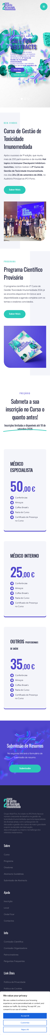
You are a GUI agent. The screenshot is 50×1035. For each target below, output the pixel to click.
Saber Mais (17, 70)
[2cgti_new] (9, 3)
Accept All (25, 1016)
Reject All (25, 1029)
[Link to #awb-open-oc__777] (43, 6)
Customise (25, 1023)
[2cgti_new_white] (12, 799)
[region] (25, 1013)
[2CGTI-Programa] (25, 327)
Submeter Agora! (19, 75)
